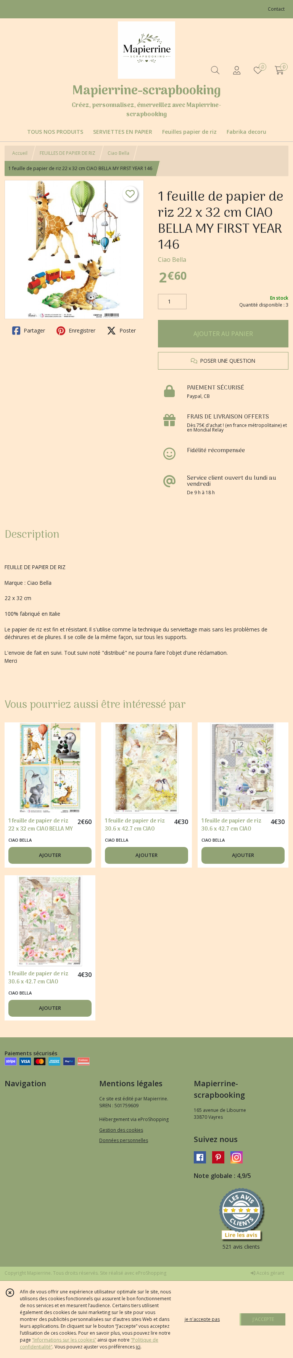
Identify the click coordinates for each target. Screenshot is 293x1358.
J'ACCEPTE (263, 1319)
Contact (276, 9)
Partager (33, 330)
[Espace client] (236, 70)
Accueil (19, 153)
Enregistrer (81, 330)
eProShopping (150, 1273)
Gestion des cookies (121, 1130)
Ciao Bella (118, 153)
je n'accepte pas (202, 1319)
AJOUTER (50, 855)
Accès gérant (269, 1273)
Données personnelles (123, 1140)
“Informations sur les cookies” (64, 1340)
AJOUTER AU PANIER (223, 333)
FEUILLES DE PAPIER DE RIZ (67, 153)
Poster (127, 330)
